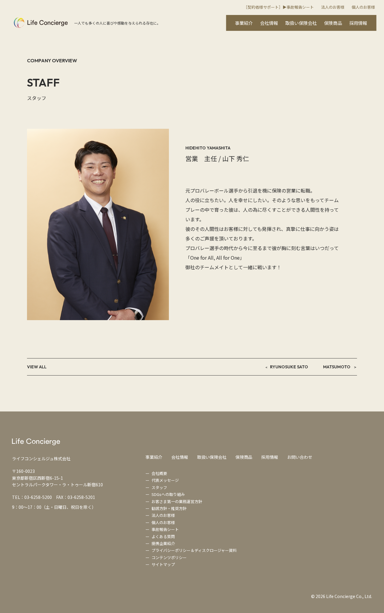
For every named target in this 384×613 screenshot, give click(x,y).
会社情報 (269, 23)
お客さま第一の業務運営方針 (177, 501)
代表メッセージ (165, 480)
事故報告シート (165, 529)
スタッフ (159, 487)
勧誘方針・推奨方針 (169, 508)
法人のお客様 (332, 7)
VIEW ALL (36, 367)
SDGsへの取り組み (168, 494)
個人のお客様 (363, 7)
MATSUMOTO (336, 367)
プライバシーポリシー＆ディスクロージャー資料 (194, 550)
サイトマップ (163, 564)
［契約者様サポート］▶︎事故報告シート (279, 7)
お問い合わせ (299, 457)
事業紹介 (244, 23)
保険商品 (333, 23)
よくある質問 (163, 536)
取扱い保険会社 (301, 23)
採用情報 (358, 23)
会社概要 (159, 473)
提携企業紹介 (163, 543)
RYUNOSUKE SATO (289, 367)
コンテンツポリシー (169, 557)
